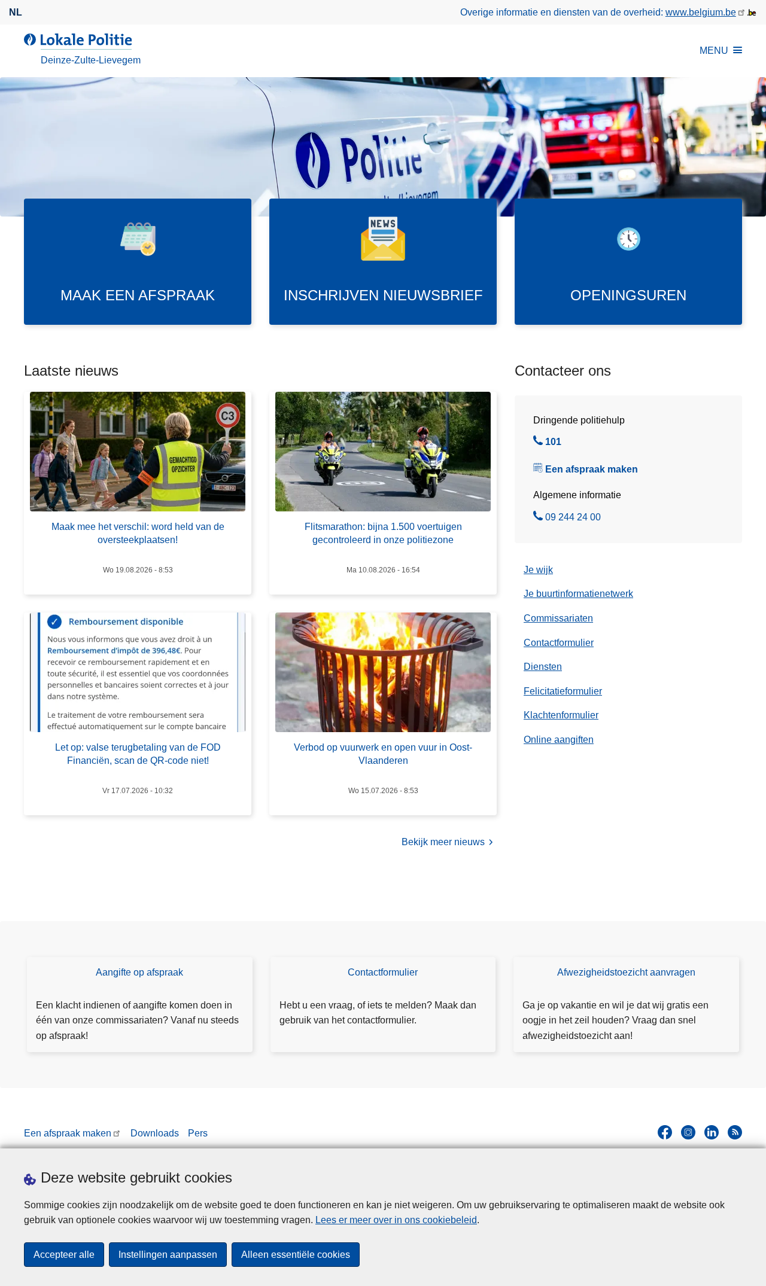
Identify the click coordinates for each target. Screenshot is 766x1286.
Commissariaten (558, 618)
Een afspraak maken (591, 469)
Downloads (154, 1133)
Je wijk (538, 570)
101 (553, 443)
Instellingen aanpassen (167, 1255)
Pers (198, 1133)
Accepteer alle (64, 1255)
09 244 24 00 (573, 518)
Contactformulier (559, 643)
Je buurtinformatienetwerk (578, 594)
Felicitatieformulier (563, 691)
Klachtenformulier (561, 715)
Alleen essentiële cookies (295, 1255)
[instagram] (688, 1132)
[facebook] (665, 1132)
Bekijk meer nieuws (443, 842)
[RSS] (735, 1132)
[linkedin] (711, 1132)
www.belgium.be (700, 12)
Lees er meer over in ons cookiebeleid (396, 1220)
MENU (714, 50)
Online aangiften (559, 740)
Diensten (543, 667)
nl (15, 12)
